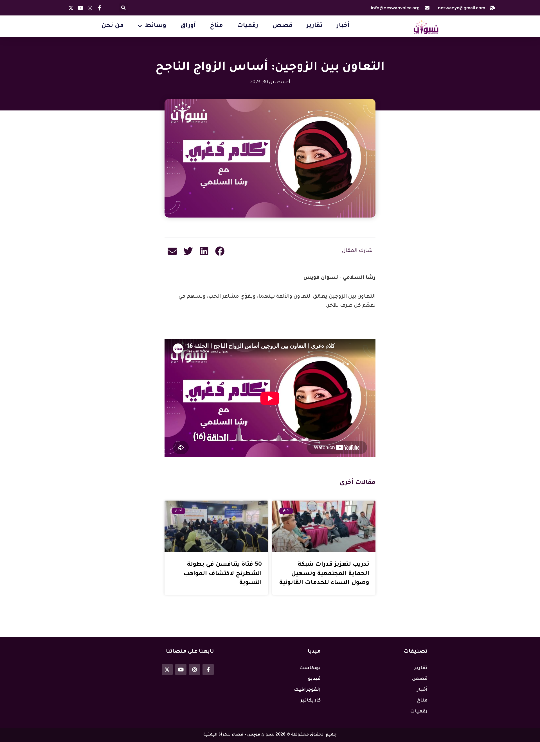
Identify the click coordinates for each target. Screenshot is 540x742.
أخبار (343, 26)
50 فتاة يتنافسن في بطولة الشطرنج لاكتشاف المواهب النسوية (222, 574)
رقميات (247, 26)
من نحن (112, 26)
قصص (282, 26)
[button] (123, 7)
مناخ (216, 26)
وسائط (155, 26)
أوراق (188, 26)
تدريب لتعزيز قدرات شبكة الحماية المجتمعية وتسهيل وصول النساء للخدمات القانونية (324, 574)
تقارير (315, 26)
